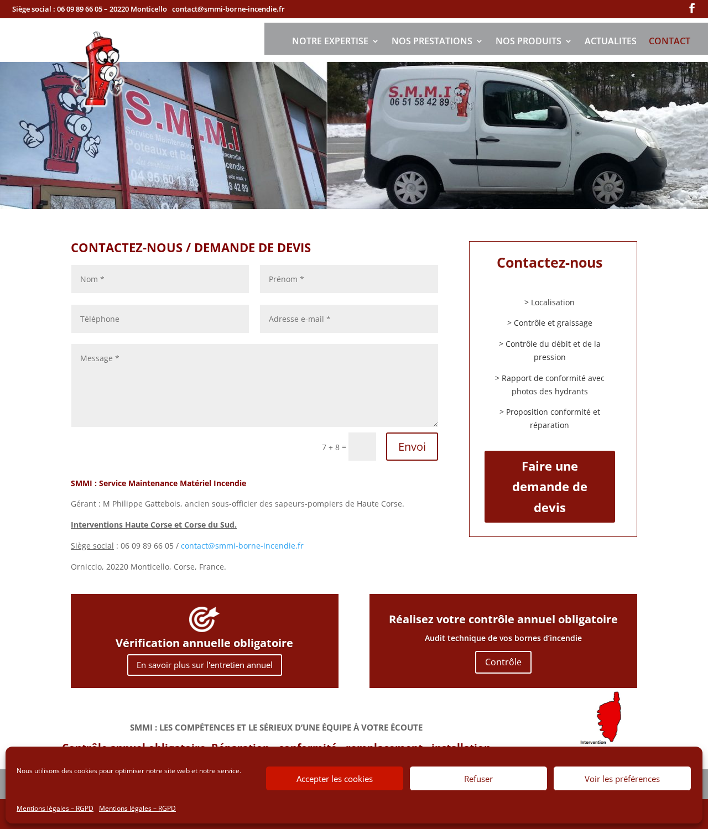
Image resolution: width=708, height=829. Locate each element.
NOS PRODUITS (528, 42)
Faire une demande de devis (549, 486)
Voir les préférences (622, 778)
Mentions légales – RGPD (55, 808)
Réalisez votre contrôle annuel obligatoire (503, 619)
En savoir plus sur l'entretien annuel (205, 664)
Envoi (412, 446)
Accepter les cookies (334, 778)
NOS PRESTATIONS (432, 42)
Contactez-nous (549, 262)
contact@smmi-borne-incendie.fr (228, 9)
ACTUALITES (611, 42)
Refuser (478, 778)
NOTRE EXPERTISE (330, 42)
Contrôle (503, 662)
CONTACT (669, 42)
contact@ (242, 545)
